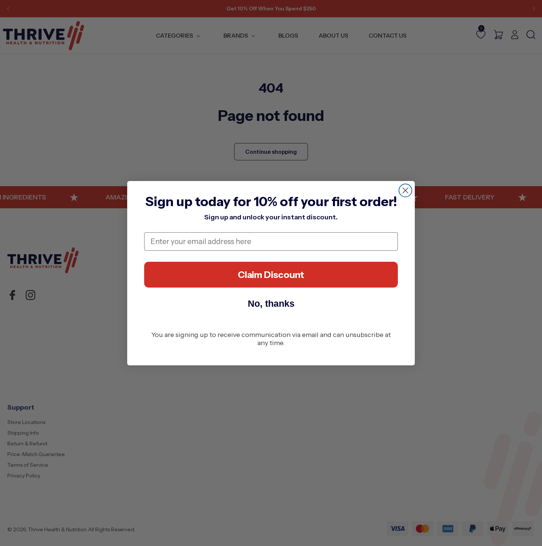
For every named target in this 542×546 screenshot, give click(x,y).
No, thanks (271, 303)
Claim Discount (271, 274)
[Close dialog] (405, 190)
